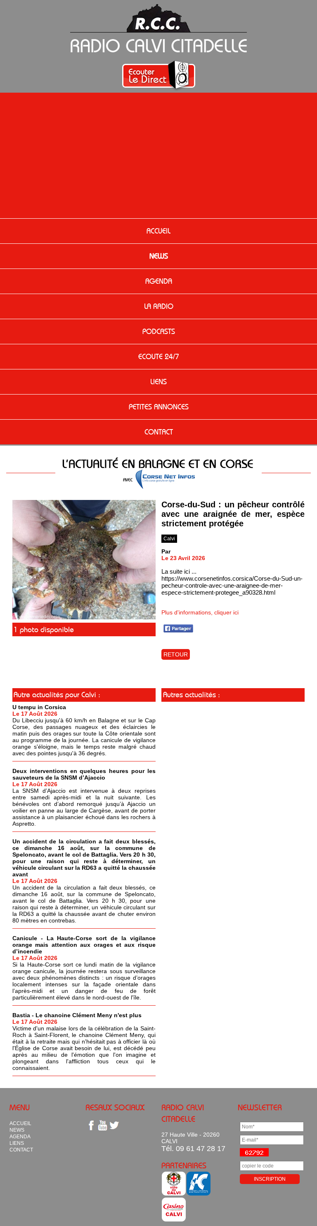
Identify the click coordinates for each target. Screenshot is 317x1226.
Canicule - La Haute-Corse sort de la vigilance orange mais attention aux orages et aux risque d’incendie (84, 945)
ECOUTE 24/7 (158, 356)
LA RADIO (158, 306)
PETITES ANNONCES (159, 406)
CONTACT (158, 432)
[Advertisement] (158, 156)
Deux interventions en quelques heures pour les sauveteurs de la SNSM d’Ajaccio (84, 774)
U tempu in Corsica (39, 707)
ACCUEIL (158, 231)
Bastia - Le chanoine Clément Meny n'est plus (77, 1015)
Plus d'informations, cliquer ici (200, 612)
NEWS (158, 256)
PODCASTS (158, 331)
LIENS (158, 381)
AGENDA (158, 281)
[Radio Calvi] (84, 617)
